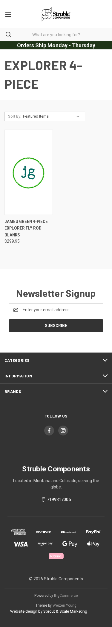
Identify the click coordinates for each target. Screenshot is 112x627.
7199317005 (59, 499)
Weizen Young (64, 605)
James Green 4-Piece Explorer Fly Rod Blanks (26, 228)
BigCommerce (66, 595)
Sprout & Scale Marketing (65, 611)
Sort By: (14, 116)
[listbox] (52, 116)
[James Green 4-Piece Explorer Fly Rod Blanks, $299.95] (29, 172)
